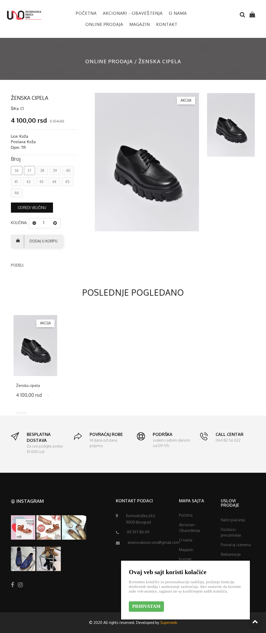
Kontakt (166, 24)
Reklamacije (231, 554)
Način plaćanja (233, 520)
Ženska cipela (28, 385)
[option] (147, 162)
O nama (178, 13)
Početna (86, 13)
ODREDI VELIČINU (32, 207)
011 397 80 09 (138, 532)
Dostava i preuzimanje (231, 532)
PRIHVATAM (146, 606)
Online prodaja (104, 24)
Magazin (139, 24)
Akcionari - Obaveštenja (133, 13)
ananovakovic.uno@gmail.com (153, 542)
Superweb (168, 622)
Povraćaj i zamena (236, 544)
